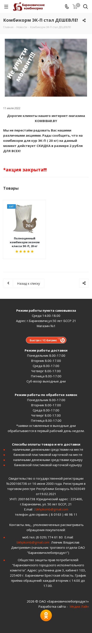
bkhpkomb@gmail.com (52, 509)
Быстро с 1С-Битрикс (43, 340)
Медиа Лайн (79, 606)
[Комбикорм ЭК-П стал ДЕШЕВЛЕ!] (46, 67)
